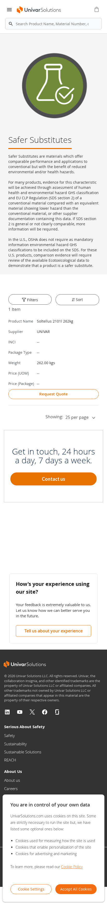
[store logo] (39, 9)
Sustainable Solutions (22, 751)
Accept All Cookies (76, 889)
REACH (10, 759)
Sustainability (15, 743)
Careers (11, 788)
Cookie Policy (71, 866)
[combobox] (53, 23)
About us (12, 780)
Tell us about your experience (53, 631)
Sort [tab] (79, 299)
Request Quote (53, 394)
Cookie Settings (31, 889)
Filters (32, 299)
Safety (9, 735)
